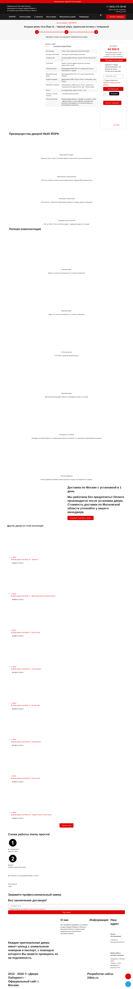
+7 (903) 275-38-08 (116, 6)
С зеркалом (38, 17)
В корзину (114, 93)
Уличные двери (25, 17)
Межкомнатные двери (68, 17)
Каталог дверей (62, 23)
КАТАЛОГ (12, 17)
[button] (128, 976)
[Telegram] (128, 984)
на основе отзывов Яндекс (62, 46)
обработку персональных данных (34, 909)
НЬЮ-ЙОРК (72, 23)
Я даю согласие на (111, 83)
